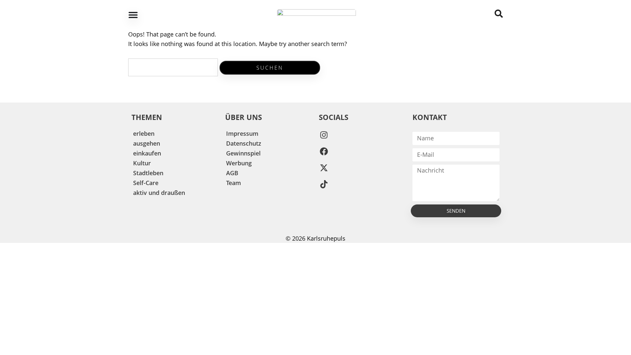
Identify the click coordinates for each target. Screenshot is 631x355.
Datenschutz (243, 143)
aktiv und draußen (159, 193)
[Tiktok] (324, 184)
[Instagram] (324, 135)
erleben (143, 133)
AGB (232, 173)
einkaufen (147, 153)
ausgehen (146, 143)
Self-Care (145, 183)
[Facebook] (324, 151)
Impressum (242, 133)
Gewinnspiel (243, 153)
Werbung (239, 163)
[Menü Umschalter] (133, 15)
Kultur (142, 163)
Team (233, 183)
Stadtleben (148, 173)
